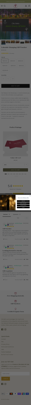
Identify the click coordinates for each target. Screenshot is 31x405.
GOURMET (23, 207)
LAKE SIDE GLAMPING (23, 205)
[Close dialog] (30, 195)
